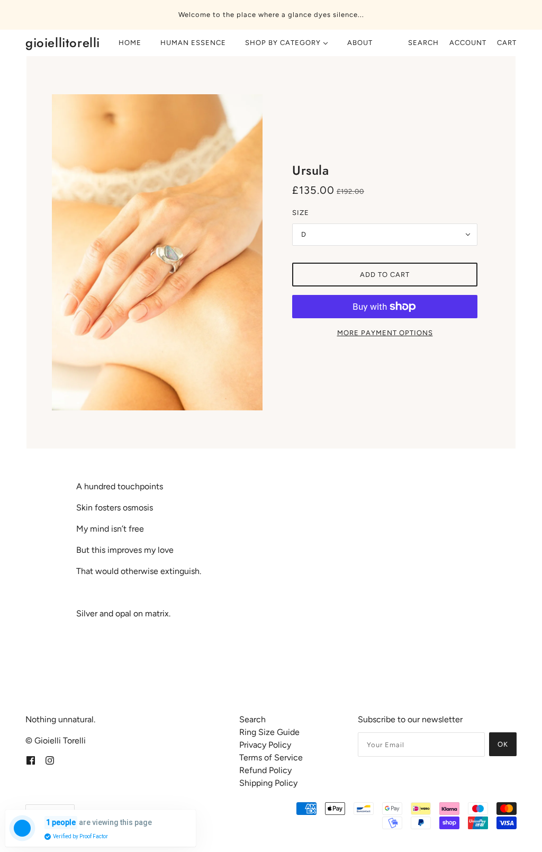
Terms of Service (271, 757)
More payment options (385, 333)
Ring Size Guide (269, 732)
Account (467, 43)
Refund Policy (265, 770)
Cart (507, 43)
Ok (503, 744)
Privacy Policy (265, 745)
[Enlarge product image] (157, 252)
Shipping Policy (268, 783)
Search (423, 43)
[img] (30, 759)
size (300, 213)
